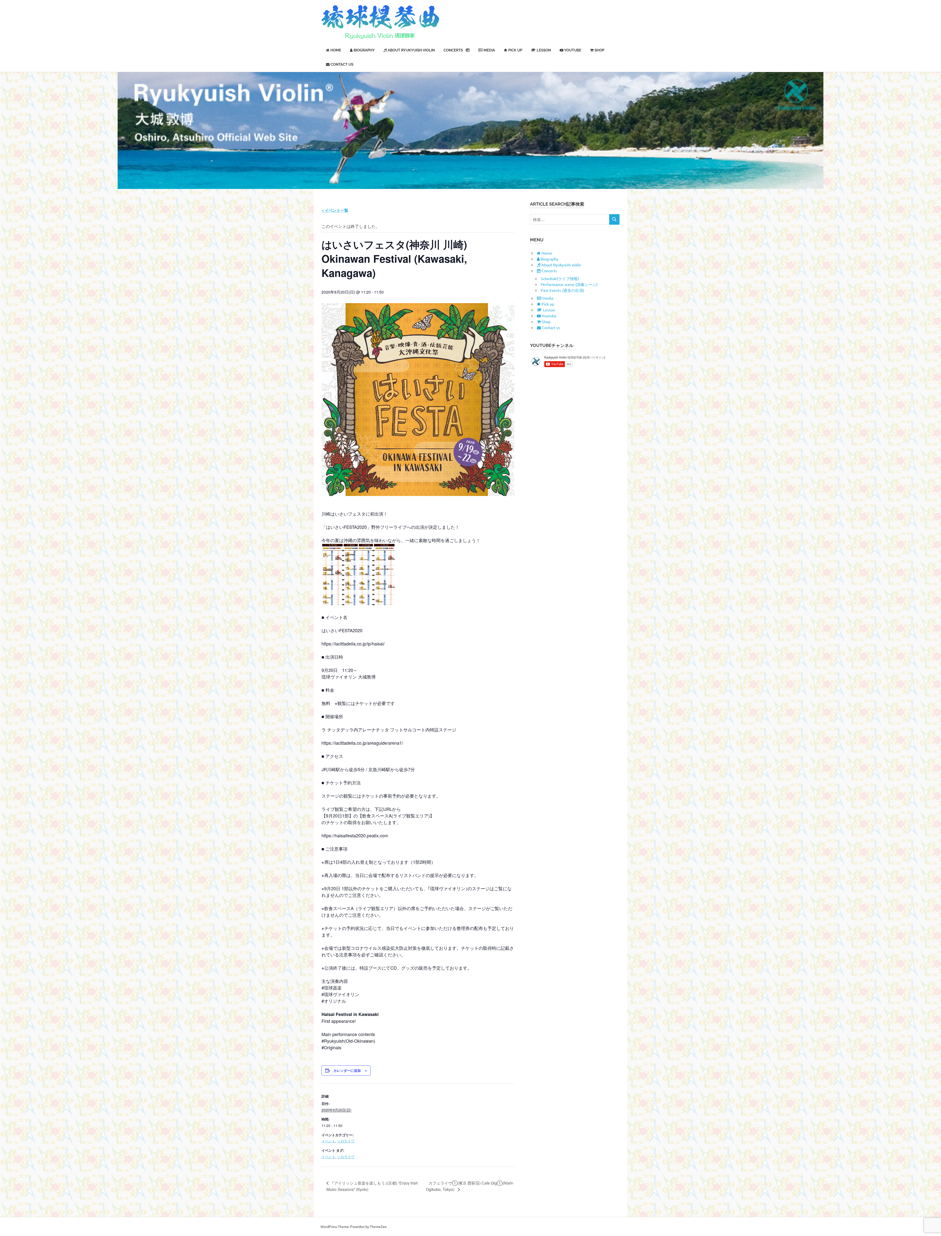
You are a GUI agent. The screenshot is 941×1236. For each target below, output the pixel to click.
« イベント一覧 (335, 210)
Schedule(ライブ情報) (560, 278)
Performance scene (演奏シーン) (569, 284)
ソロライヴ (345, 1140)
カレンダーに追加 (347, 1070)
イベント (328, 1140)
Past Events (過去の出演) (562, 290)
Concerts (453, 50)
